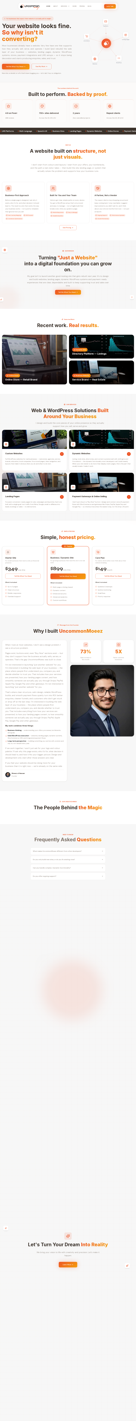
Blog (89, 6)
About (55, 6)
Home (48, 6)
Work (74, 6)
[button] (41, 66)
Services (64, 6)
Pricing (82, 6)
